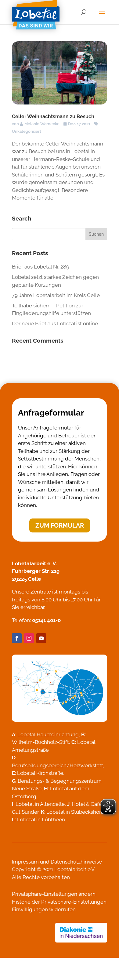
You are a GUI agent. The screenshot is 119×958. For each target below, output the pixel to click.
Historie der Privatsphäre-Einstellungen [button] (59, 902)
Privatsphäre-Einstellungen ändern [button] (54, 894)
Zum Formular (59, 525)
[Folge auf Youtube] (41, 638)
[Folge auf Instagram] (29, 638)
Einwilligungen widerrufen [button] (44, 909)
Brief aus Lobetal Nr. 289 (40, 267)
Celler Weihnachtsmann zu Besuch (53, 116)
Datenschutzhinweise (76, 862)
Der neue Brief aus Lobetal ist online (55, 323)
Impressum (25, 862)
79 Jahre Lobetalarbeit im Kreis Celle (56, 295)
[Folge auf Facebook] (17, 638)
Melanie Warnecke (42, 123)
